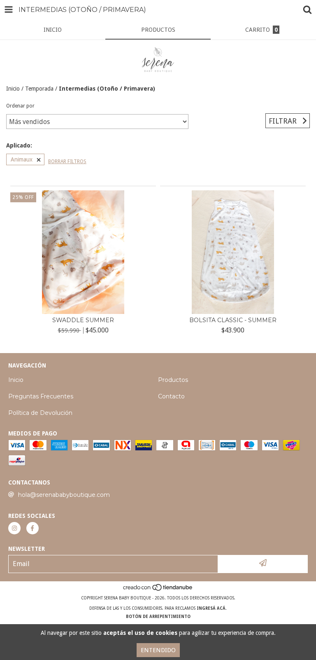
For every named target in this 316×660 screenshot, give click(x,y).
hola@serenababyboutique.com (64, 495)
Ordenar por (20, 106)
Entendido (158, 650)
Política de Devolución (40, 413)
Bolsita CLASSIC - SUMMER (232, 320)
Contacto (171, 396)
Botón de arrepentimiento (158, 616)
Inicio (13, 88)
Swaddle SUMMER (83, 320)
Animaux (22, 159)
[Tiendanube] (158, 589)
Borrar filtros (67, 161)
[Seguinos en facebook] (32, 528)
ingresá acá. (212, 608)
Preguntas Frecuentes (40, 396)
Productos (173, 380)
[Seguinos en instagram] (14, 528)
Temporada (39, 88)
